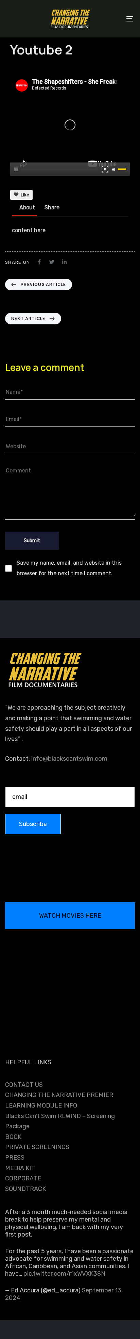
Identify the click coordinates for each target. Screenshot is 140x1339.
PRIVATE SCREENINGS (37, 1147)
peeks (16, 66)
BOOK (13, 1137)
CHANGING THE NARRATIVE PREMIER (59, 1095)
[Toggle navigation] (112, 18)
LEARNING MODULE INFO (41, 1105)
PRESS (14, 1157)
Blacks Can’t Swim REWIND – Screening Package (60, 1121)
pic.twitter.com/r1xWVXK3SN (64, 1273)
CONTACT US (24, 1084)
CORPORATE (23, 1178)
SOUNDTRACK (25, 1189)
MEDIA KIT (20, 1168)
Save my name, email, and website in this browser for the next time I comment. (69, 568)
